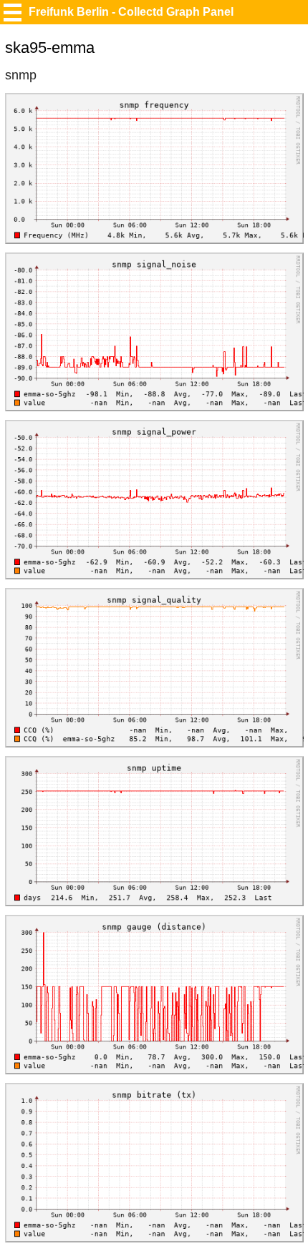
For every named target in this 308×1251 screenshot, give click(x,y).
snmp (21, 75)
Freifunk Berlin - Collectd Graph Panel (131, 12)
